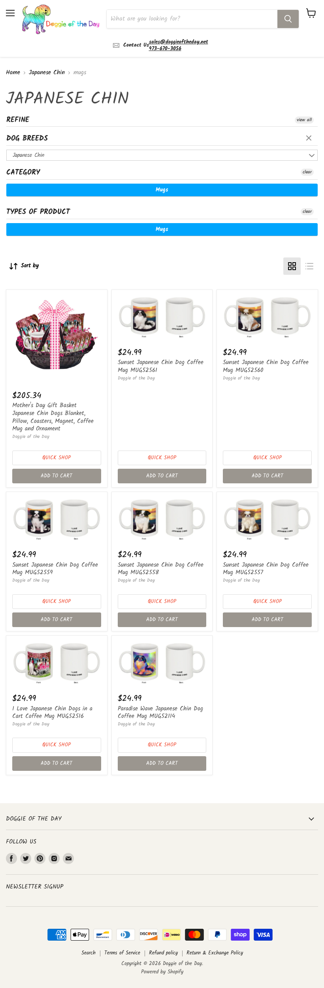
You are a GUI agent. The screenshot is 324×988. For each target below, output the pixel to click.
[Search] (288, 19)
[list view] (309, 266)
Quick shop (56, 458)
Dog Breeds (27, 139)
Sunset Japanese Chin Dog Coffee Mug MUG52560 (266, 366)
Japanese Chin (47, 72)
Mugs (162, 190)
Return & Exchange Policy (214, 953)
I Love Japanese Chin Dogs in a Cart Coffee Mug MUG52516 (52, 712)
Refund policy (163, 953)
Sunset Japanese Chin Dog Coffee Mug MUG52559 (55, 569)
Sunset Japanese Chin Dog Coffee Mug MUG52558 (160, 569)
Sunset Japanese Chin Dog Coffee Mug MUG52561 (160, 366)
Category (23, 172)
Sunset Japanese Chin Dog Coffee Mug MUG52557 (266, 569)
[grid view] (292, 266)
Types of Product (38, 212)
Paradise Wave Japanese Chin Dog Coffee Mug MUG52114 (160, 712)
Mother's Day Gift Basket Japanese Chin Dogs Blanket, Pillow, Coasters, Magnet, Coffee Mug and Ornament (53, 417)
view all (304, 120)
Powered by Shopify (162, 972)
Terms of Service (122, 953)
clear (310, 139)
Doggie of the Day (30, 436)
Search (88, 953)
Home (13, 72)
